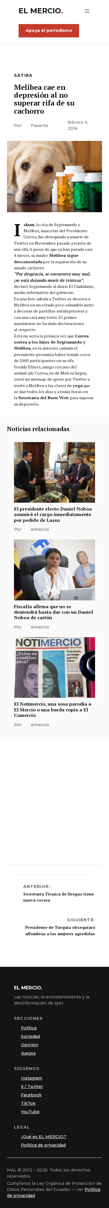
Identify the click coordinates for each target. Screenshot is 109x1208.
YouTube (30, 1111)
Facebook (31, 1095)
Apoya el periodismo (49, 30)
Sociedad (30, 1036)
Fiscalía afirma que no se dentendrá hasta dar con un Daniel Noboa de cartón (53, 612)
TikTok (28, 1103)
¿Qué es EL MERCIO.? (43, 1136)
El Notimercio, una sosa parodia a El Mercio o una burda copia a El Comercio (52, 709)
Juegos (28, 1053)
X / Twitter (32, 1086)
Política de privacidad (43, 1145)
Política (29, 1028)
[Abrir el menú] (86, 11)
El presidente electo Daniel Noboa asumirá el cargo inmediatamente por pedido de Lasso (53, 514)
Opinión (29, 1044)
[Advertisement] (54, 800)
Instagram (31, 1078)
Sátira (23, 75)
